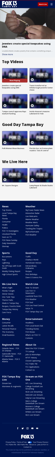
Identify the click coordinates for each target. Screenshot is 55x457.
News (5, 206)
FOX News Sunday (9, 240)
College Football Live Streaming (34, 387)
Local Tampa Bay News (9, 214)
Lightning (6, 263)
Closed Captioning (32, 360)
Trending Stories (32, 329)
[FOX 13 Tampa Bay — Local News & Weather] (9, 4)
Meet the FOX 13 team (34, 348)
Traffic (28, 256)
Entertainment (34, 319)
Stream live (6, 383)
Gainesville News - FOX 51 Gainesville (11, 355)
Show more (7, 54)
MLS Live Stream (32, 415)
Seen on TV (7, 237)
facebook (18, 428)
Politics (5, 228)
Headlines (29, 322)
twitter (23, 428)
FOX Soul (29, 302)
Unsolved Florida (9, 234)
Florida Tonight (8, 291)
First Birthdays (31, 274)
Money (6, 319)
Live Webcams (31, 216)
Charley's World (31, 259)
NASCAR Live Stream (34, 395)
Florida (5, 218)
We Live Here (9, 284)
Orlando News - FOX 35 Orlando (10, 349)
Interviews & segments (11, 386)
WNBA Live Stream (33, 412)
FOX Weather (30, 235)
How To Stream (32, 287)
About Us (30, 344)
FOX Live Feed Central (34, 305)
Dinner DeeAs (8, 294)
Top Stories (7, 210)
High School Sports (10, 274)
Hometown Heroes (33, 263)
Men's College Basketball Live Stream (34, 402)
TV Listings (29, 351)
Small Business (8, 335)
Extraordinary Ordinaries (30, 267)
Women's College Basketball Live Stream (34, 407)
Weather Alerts (31, 222)
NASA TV (29, 308)
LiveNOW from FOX (33, 296)
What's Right (7, 287)
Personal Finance (9, 329)
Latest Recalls (8, 326)
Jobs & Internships (33, 354)
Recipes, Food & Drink (11, 306)
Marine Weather (32, 219)
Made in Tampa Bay (10, 303)
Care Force (6, 312)
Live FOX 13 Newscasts (30, 292)
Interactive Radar (32, 213)
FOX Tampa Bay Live (34, 311)
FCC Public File (31, 364)
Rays (4, 259)
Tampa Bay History (10, 309)
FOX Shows (30, 332)
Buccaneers (7, 256)
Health (4, 224)
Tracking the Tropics (33, 228)
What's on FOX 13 (32, 335)
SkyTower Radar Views (34, 210)
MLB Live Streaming (33, 392)
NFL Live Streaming (33, 383)
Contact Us (30, 370)
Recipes (28, 271)
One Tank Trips (8, 297)
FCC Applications (32, 367)
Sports (6, 252)
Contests (29, 338)
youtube (32, 428)
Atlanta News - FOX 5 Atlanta (11, 360)
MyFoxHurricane (32, 231)
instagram (27, 428)
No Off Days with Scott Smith (11, 267)
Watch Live (43, 4)
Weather (30, 206)
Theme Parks (7, 300)
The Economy (8, 332)
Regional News (10, 344)
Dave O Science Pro (33, 277)
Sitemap (5, 246)
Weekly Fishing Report (11, 271)
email (37, 428)
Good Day (31, 252)
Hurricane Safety (32, 225)
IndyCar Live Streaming (35, 398)
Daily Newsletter (9, 243)
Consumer (6, 221)
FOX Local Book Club (34, 326)
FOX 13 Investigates (10, 231)
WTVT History (31, 357)
